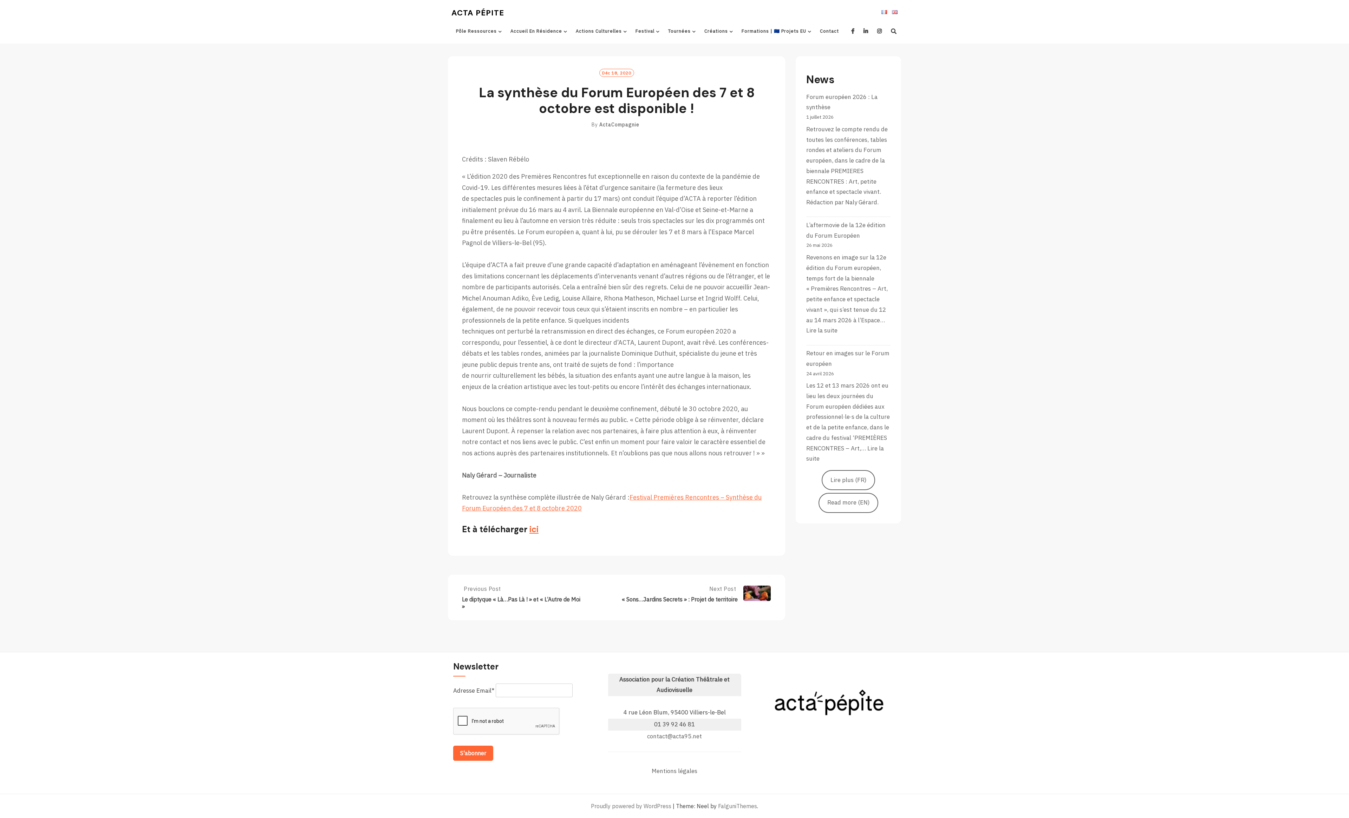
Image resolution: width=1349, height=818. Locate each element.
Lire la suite (822, 330)
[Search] (894, 31)
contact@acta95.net (674, 736)
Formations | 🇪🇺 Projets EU (774, 31)
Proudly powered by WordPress (631, 806)
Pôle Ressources (476, 31)
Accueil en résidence (536, 31)
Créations (716, 31)
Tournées (679, 31)
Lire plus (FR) (848, 480)
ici (534, 529)
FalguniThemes (737, 806)
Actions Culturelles (599, 31)
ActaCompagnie (619, 124)
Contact (829, 31)
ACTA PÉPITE (477, 13)
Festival (645, 31)
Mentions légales (674, 771)
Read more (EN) (848, 502)
